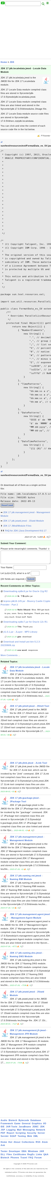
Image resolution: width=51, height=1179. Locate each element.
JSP (3, 1130)
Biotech (13, 1120)
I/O (44, 1123)
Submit (30, 579)
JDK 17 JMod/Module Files (17, 526)
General (26, 1123)
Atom (45, 1142)
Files (9, 1154)
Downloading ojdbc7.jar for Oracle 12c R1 (26, 622)
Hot (10, 1142)
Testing (22, 1136)
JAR (41, 1151)
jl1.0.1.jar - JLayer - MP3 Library (20, 632)
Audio (4, 1120)
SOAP (13, 1136)
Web (29, 1136)
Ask (3, 1145)
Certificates (19, 1154)
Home (4, 62)
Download (7, 505)
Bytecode (24, 1120)
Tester (4, 1151)
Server (41, 1133)
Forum (38, 1157)
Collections (28, 1142)
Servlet (4, 1136)
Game (17, 1123)
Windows (33, 1151)
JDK (12, 62)
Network (40, 1130)
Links (39, 1154)
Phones (15, 1157)
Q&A (46, 1154)
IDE (3, 1127)
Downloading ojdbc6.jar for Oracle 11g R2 (26, 591)
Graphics (37, 1123)
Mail (19, 1130)
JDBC (35, 1127)
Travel (23, 1157)
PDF (3, 1133)
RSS (38, 1142)
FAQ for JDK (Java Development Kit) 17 (26, 531)
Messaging (29, 1130)
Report (10, 1133)
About (17, 1142)
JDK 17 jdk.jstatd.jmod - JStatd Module (23, 521)
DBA (24, 1151)
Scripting (21, 1133)
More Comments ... (10, 655)
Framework (7, 1123)
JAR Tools (11, 1127)
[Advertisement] (25, 33)
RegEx (31, 1154)
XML (35, 1136)
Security (31, 1133)
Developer (14, 1151)
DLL (3, 1154)
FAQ (31, 1157)
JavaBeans (25, 1127)
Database (35, 1120)
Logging (11, 1130)
